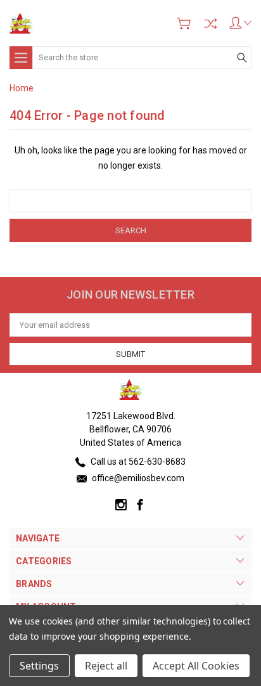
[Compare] (210, 23)
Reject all (106, 666)
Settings (39, 666)
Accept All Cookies (196, 666)
